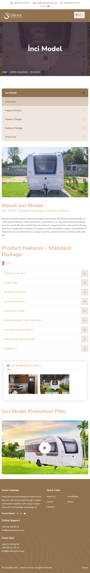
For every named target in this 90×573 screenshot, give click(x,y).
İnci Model (11, 92)
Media (70, 501)
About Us (51, 496)
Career (50, 501)
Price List (10, 136)
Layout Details (13, 110)
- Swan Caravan (26, 567)
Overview (10, 101)
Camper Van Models (18, 72)
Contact (50, 507)
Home (4, 72)
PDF (8, 263)
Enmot (85, 567)
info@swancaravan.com (46, 3)
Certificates (73, 496)
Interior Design (13, 119)
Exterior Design (13, 128)
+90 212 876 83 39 (10, 526)
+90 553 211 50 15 (21, 3)
